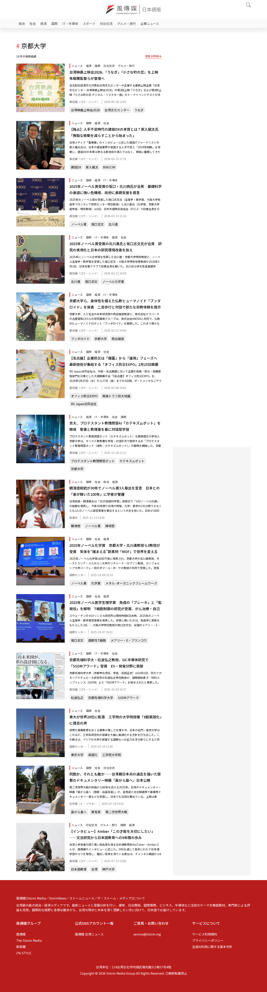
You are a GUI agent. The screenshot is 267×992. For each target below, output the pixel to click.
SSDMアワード (128, 697)
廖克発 (96, 811)
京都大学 (100, 338)
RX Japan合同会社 (84, 403)
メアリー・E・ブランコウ (129, 640)
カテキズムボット (131, 461)
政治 (22, 23)
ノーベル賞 (79, 224)
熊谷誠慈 (118, 338)
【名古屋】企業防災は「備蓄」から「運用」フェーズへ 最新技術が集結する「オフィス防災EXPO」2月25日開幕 (115, 361)
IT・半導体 (70, 23)
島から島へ (79, 811)
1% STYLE (23, 953)
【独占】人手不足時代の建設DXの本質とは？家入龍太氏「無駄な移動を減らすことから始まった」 (114, 132)
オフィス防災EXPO (84, 396)
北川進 (113, 224)
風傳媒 (21, 934)
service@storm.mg (147, 934)
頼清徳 (75, 525)
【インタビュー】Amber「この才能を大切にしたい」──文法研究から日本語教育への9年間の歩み (112, 834)
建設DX (76, 167)
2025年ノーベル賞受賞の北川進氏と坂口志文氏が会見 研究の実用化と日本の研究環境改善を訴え (115, 246)
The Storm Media (29, 940)
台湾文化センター (117, 110)
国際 (54, 23)
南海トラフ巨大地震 (116, 396)
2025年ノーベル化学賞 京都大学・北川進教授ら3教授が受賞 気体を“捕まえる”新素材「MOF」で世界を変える (114, 548)
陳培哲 (110, 525)
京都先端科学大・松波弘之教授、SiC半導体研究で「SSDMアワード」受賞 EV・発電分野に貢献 (109, 662)
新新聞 (21, 946)
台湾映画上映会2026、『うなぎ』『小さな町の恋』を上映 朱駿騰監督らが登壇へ (115, 75)
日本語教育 (79, 869)
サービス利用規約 (204, 934)
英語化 (93, 754)
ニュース (77, 66)
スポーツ (89, 23)
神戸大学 (108, 869)
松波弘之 (77, 697)
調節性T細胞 (97, 640)
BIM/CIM (109, 167)
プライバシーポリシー (207, 940)
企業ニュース (150, 23)
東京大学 (77, 754)
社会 (33, 23)
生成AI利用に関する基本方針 (212, 946)
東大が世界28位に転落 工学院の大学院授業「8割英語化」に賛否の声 (115, 720)
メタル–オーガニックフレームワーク (131, 583)
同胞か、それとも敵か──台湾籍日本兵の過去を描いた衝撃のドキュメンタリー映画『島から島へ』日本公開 (115, 777)
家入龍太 (92, 167)
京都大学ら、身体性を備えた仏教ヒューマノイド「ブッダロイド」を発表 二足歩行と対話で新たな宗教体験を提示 (115, 303)
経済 (43, 23)
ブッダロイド (80, 338)
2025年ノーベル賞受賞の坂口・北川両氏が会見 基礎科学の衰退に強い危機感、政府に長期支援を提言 (115, 189)
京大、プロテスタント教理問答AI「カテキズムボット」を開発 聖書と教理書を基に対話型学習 (115, 426)
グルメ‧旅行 (126, 23)
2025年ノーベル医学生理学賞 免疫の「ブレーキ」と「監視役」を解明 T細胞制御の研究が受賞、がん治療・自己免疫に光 (115, 606)
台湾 (94, 869)
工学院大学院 (111, 754)
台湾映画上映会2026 (85, 110)
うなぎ (139, 110)
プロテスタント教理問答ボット (93, 461)
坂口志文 (97, 224)
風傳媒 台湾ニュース (89, 934)
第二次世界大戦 (116, 811)
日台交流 (106, 23)
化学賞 (96, 583)
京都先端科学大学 (100, 697)
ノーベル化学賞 (113, 281)
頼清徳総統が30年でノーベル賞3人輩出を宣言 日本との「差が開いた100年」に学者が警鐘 (114, 491)
